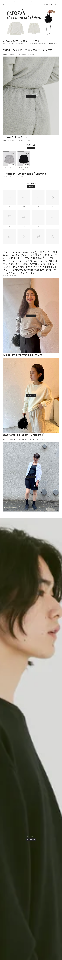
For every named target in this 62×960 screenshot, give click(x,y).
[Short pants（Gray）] (9, 158)
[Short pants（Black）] (23, 158)
